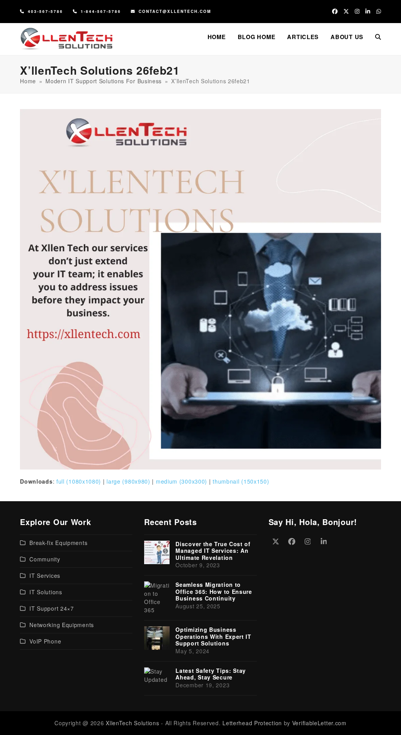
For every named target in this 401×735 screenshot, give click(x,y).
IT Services (44, 575)
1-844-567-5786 (101, 11)
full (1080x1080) (78, 481)
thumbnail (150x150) (241, 481)
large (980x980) (128, 481)
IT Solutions (45, 592)
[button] (378, 37)
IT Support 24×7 (51, 608)
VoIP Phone (45, 641)
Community (44, 559)
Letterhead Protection (252, 723)
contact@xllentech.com (175, 11)
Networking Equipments (61, 625)
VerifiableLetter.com (319, 723)
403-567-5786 (45, 11)
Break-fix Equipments (58, 543)
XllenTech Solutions (132, 723)
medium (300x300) (181, 481)
